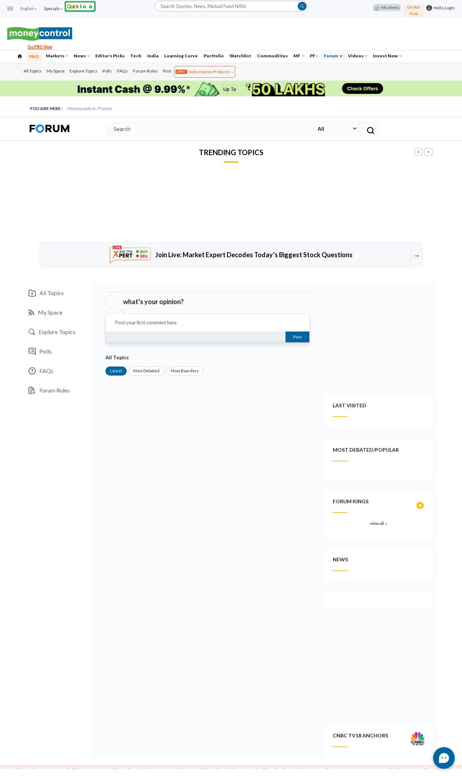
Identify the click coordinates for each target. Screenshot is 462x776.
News (80, 55)
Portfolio (214, 55)
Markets (55, 55)
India (152, 55)
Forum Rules (145, 71)
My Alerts (391, 7)
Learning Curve (181, 55)
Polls (107, 71)
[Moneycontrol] (39, 33)
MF (297, 55)
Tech (135, 55)
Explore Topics (83, 71)
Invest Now (385, 55)
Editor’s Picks (110, 55)
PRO (34, 56)
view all (379, 523)
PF (312, 55)
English (27, 8)
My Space (56, 71)
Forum (331, 55)
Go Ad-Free (413, 10)
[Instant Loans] (80, 5)
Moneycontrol (81, 108)
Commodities (272, 55)
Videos (356, 55)
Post (167, 71)
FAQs (122, 71)
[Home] (19, 55)
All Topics (32, 71)
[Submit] (302, 6)
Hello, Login (443, 7)
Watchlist (240, 55)
